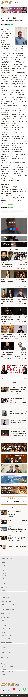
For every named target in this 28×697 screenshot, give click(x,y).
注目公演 (4, 573)
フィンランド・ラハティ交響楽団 (16, 211)
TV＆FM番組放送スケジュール (8, 609)
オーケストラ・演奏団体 (7, 638)
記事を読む (4, 563)
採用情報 (4, 669)
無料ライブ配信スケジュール (8, 604)
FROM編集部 (4, 583)
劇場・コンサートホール (7, 635)
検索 (25, 378)
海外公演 (4, 581)
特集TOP (4, 590)
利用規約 (4, 650)
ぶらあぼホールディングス (7, 666)
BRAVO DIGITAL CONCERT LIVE (9, 660)
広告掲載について (5, 647)
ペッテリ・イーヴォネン (7, 212)
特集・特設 (4, 587)
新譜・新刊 (4, 578)
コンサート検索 (5, 597)
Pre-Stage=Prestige (19, 20)
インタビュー (4, 575)
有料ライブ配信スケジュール (8, 607)
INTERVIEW (12, 20)
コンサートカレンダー (6, 558)
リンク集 (3, 633)
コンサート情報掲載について (8, 644)
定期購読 (4, 625)
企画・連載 (4, 568)
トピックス (4, 570)
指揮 (15, 212)
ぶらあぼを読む (5, 618)
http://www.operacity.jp (7, 204)
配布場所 (4, 623)
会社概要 (3, 664)
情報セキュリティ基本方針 (7, 671)
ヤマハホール (4, 593)
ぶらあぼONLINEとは (6, 642)
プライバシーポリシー (6, 652)
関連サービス (4, 657)
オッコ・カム (5, 211)
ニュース (4, 565)
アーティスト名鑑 (5, 613)
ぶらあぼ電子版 (5, 620)
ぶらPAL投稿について (6, 628)
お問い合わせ (4, 674)
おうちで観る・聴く (6, 601)
